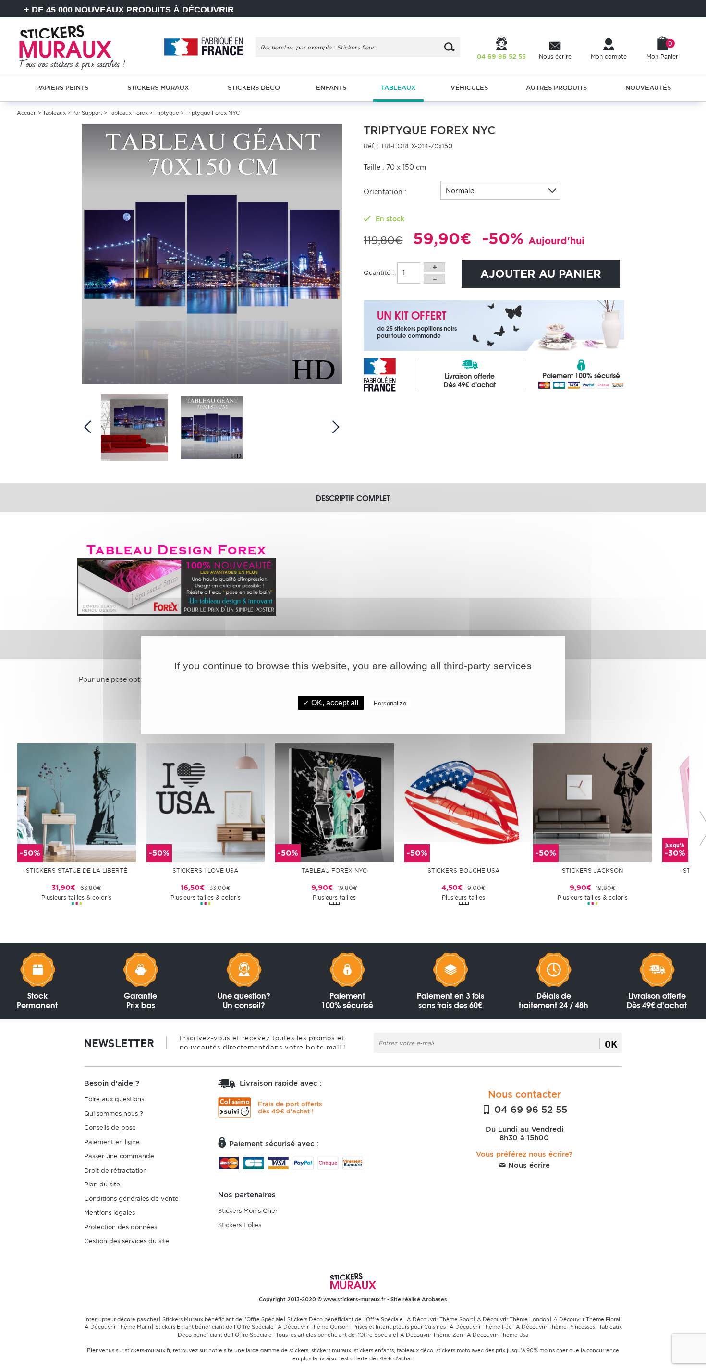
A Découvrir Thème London (513, 1319)
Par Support (87, 113)
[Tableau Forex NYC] (334, 802)
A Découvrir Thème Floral (586, 1319)
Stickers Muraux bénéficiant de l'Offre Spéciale (222, 1319)
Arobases (434, 1299)
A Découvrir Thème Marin (118, 1326)
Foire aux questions (114, 1099)
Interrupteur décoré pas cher (121, 1319)
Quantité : (379, 272)
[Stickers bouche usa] (463, 802)
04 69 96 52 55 (529, 1109)
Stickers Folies (239, 1225)
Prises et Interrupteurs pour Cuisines (399, 1326)
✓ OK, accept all (331, 703)
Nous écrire (528, 1165)
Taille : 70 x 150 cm (395, 167)
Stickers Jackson (592, 870)
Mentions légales (109, 1212)
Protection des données (120, 1227)
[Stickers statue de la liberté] (76, 802)
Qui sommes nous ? (113, 1113)
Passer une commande (119, 1156)
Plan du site (102, 1184)
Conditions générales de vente (131, 1198)
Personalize (390, 703)
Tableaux (54, 113)
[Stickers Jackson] (592, 802)
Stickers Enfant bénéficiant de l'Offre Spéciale (214, 1326)
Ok (611, 1043)
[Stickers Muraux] (80, 46)
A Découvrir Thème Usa (497, 1335)
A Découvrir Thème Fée (481, 1326)
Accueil (27, 113)
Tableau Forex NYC (334, 870)
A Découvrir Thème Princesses (555, 1326)
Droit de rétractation (115, 1170)
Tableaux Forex (128, 113)
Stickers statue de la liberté (76, 870)
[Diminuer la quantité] (434, 279)
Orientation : (385, 192)
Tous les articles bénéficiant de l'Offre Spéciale (336, 1335)
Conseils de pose (110, 1127)
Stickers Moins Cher (248, 1210)
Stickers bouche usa (463, 870)
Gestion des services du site (126, 1241)
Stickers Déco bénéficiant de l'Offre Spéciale (345, 1319)
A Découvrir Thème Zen (431, 1335)
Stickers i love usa (205, 870)
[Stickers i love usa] (205, 802)
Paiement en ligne (112, 1142)
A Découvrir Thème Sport (440, 1319)
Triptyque (166, 113)
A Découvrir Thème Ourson (313, 1326)
